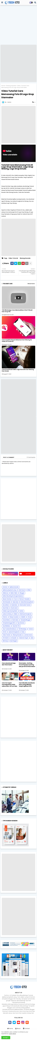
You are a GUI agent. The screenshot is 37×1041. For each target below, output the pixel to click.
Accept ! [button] (5, 1037)
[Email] (26, 263)
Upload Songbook (14, 632)
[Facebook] (12, 263)
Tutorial (31, 629)
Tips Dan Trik (16, 626)
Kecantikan (6, 605)
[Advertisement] (18, 25)
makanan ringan (23, 638)
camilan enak (28, 635)
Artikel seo (5, 593)
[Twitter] (15, 263)
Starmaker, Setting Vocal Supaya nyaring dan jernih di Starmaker (27, 664)
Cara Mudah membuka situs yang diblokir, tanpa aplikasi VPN (27, 684)
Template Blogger (25, 620)
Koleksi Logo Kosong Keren (10, 611)
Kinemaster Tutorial (25, 605)
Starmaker (15, 620)
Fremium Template (24, 599)
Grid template (6, 602)
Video (22, 632)
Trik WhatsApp (22, 629)
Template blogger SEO (9, 623)
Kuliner (21, 611)
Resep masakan (14, 617)
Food (15, 599)
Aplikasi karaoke (14, 587)
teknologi (5, 641)
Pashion (5, 617)
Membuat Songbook (25, 614)
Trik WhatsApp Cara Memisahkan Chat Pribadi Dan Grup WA (17, 310)
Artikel (28, 590)
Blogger (22, 593)
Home (3, 86)
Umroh (4, 632)
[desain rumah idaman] (15, 846)
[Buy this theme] (15, 976)
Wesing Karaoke (11, 86)
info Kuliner (6, 638)
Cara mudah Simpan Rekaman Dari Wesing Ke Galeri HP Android (17, 340)
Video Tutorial (13, 258)
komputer (13, 638)
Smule (29, 617)
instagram (11, 574)
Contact (27, 1028)
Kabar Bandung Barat (27, 602)
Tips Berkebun (6, 626)
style (32, 638)
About (18, 1028)
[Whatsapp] (19, 263)
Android (5, 587)
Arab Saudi (22, 590)
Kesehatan (14, 605)
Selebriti (23, 617)
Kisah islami (14, 608)
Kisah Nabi (6, 608)
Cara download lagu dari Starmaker (9, 664)
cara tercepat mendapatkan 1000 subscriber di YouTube (9, 684)
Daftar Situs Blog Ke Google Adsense (13, 596)
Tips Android (20, 623)
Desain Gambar (7, 599)
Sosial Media (6, 620)
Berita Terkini (14, 593)
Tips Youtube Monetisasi (9, 629)
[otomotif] (15, 812)
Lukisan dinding (7, 614)
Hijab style (15, 602)
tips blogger (13, 641)
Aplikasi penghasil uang (9, 590)
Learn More (12, 1034)
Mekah (16, 614)
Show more (31, 283)
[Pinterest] (23, 263)
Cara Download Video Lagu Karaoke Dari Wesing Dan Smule (18, 370)
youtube (28, 574)
